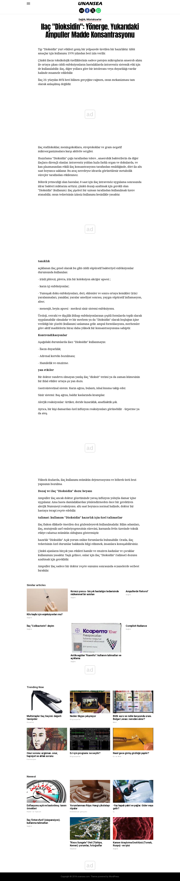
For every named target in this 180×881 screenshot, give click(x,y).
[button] (28, 3)
